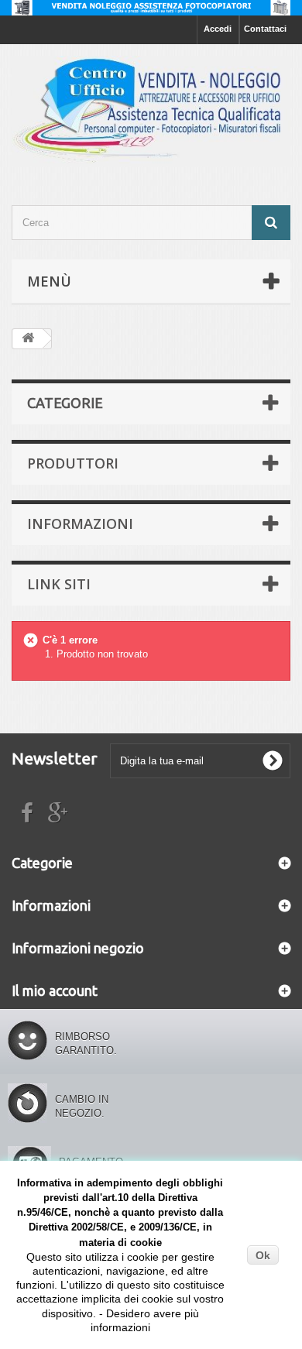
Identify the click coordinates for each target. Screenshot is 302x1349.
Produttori (72, 463)
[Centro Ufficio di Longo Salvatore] (151, 111)
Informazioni (80, 523)
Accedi (218, 28)
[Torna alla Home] (28, 338)
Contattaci (265, 28)
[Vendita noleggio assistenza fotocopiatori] (151, 7)
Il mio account (55, 990)
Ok (263, 1255)
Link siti (59, 584)
